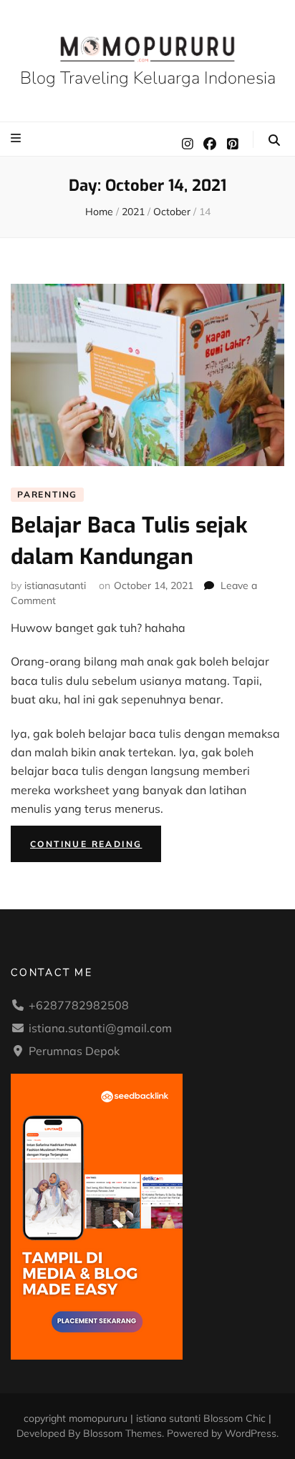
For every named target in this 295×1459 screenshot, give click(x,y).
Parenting (47, 494)
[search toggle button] (274, 140)
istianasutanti (55, 585)
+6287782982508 (79, 1005)
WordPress (250, 1433)
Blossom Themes (122, 1433)
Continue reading (95, 846)
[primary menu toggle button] (17, 138)
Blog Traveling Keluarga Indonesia (148, 77)
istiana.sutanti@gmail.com (100, 1028)
